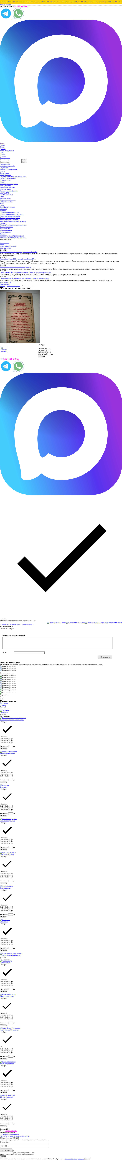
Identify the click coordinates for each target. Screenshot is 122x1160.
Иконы (2, 182)
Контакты (3, 156)
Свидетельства (4, 243)
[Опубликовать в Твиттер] (114, 622)
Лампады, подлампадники (7, 178)
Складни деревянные (6, 194)
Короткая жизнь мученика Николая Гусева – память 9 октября (18, 252)
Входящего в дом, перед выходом (10, 955)
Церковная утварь (5, 180)
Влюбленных (4, 922)
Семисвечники (4, 173)
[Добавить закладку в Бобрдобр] (95, 622)
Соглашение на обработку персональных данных (14, 1136)
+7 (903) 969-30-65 (21, 6)
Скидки (2, 145)
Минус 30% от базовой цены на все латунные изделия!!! (49, 2)
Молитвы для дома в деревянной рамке (12, 236)
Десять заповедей (5, 963)
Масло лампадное (5, 198)
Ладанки (2, 223)
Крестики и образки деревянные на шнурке (13, 221)
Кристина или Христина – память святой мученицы (15, 267)
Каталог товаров (5, 158)
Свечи (2, 196)
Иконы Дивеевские (5, 185)
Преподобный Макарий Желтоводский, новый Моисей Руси (18, 259)
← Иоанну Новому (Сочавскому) (10, 624)
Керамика (3, 211)
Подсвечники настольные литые (9, 212)
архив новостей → (5, 282)
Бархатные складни (5, 189)
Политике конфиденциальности (74, 1159)
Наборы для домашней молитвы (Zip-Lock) (13, 237)
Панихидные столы (5, 175)
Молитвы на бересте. (13, 286)
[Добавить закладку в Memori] (56, 622)
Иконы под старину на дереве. (9, 184)
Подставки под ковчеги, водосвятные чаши (13, 176)
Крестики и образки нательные (9, 219)
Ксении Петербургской (7, 1064)
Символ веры (4, 712)
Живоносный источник (7, 996)
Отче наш (3, 705)
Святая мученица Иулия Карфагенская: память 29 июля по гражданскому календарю (25, 272)
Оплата (2, 147)
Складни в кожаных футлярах (9, 191)
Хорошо (87, 1159)
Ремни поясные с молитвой (8, 246)
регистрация (7, 4)
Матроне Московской (6, 1097)
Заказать (6, 1150)
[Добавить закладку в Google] (75, 622)
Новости (2, 154)
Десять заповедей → (28, 624)
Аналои (2, 171)
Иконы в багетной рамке (7, 187)
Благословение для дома (7, 821)
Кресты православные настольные (10, 216)
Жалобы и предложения (7, 150)
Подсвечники (4, 168)
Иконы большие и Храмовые (8, 169)
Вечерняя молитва (5, 888)
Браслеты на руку (5, 228)
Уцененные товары (5, 248)
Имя (4, 652)
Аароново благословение (7, 753)
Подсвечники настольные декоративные (12, 214)
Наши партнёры (4, 284)
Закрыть (3, 1156)
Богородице (3, 787)
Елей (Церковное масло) (7, 207)
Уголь (2, 203)
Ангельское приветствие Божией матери (12, 720)
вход (1, 4)
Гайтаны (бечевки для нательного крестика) (13, 225)
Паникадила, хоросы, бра (7, 166)
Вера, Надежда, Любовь (7, 854)
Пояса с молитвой (5, 232)
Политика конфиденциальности (9, 1134)
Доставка (2, 149)
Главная (2, 286)
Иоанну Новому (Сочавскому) (9, 1030)
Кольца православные (6, 227)
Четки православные (6, 230)
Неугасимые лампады (6, 202)
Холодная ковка (5, 164)
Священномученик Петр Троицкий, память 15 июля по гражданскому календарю (24, 278)
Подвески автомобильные (7, 200)
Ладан (2, 205)
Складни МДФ (4, 193)
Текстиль (2, 234)
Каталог (2, 143)
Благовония (3, 209)
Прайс (2, 152)
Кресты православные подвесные (10, 218)
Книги (2, 245)
